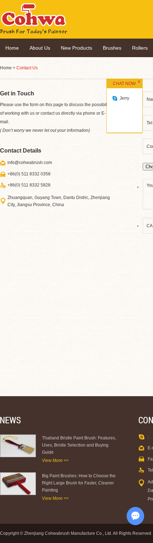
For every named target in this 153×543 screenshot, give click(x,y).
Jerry (124, 98)
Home (12, 48)
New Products (76, 48)
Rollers (140, 48)
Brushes (112, 48)
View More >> (55, 460)
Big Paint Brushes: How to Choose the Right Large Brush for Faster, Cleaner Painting (79, 483)
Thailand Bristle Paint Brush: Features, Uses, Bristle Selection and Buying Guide (79, 445)
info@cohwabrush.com (29, 162)
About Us (40, 48)
